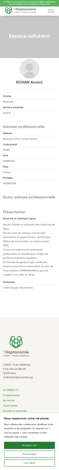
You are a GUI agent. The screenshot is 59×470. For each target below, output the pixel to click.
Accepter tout (29, 445)
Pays (5, 167)
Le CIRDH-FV (11, 390)
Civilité (7, 96)
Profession (9, 282)
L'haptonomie (11, 395)
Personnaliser (29, 454)
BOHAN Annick (29, 82)
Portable (8, 178)
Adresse (7, 133)
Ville (5, 155)
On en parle (10, 406)
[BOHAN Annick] (29, 68)
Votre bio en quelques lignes (19, 218)
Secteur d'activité (13, 107)
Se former (8, 400)
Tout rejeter (29, 463)
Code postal (10, 144)
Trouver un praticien (15, 411)
